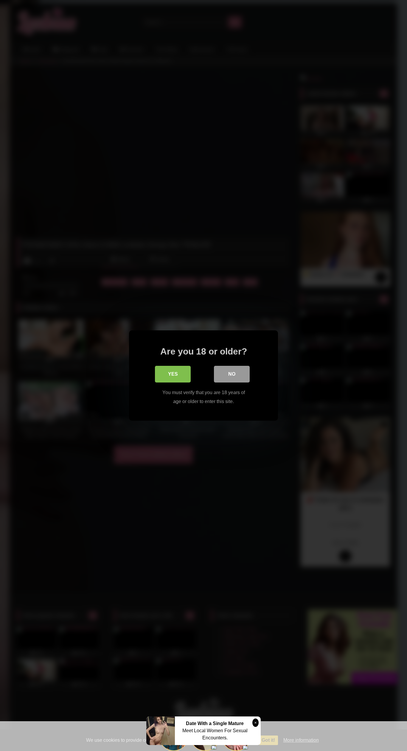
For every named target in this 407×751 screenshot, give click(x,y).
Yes (173, 374)
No (231, 374)
